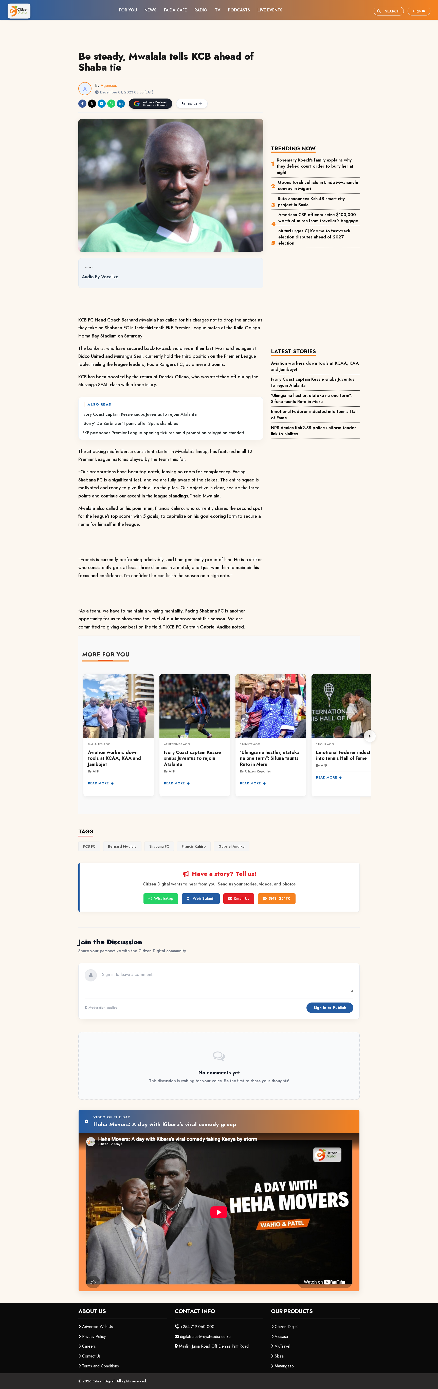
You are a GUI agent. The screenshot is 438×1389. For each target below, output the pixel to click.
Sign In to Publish (330, 1007)
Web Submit (204, 898)
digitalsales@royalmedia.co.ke (205, 1336)
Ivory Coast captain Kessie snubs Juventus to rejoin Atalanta (139, 414)
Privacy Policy (94, 1336)
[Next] (370, 736)
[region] (226, 736)
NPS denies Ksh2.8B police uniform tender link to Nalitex (313, 431)
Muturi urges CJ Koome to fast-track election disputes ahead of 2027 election (314, 237)
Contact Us (91, 1356)
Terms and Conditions (100, 1366)
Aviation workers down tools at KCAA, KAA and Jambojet (315, 366)
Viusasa (281, 1336)
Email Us (241, 898)
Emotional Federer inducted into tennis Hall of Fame (314, 414)
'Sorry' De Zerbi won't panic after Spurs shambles (130, 423)
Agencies (109, 85)
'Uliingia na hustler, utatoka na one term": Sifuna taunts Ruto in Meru (312, 398)
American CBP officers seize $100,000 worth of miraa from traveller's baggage (318, 218)
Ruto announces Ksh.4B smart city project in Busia (311, 202)
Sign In (419, 11)
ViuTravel (282, 1346)
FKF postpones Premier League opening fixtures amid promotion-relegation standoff (163, 433)
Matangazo (284, 1366)
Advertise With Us (97, 1327)
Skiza (279, 1356)
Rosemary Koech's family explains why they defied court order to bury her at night (315, 166)
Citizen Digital (286, 1327)
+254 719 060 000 (197, 1327)
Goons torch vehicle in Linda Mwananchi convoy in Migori (318, 185)
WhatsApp (163, 898)
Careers (89, 1346)
